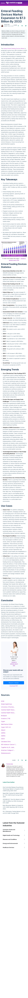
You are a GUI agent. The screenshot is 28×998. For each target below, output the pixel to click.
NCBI (2, 701)
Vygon (3, 721)
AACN (3, 738)
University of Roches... (8, 707)
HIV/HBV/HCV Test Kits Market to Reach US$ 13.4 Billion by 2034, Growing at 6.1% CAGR (14, 801)
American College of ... (8, 750)
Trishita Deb (7, 24)
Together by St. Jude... (8, 747)
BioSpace (4, 715)
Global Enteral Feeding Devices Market (14, 48)
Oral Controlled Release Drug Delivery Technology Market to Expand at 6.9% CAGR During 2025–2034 (13, 788)
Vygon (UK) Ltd (6, 727)
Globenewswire (5, 753)
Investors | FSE (5, 718)
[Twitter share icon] (26, 26)
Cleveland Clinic (6, 741)
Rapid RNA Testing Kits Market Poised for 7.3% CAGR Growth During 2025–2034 (13, 795)
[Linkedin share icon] (22, 26)
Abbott (3, 730)
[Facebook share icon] (18, 26)
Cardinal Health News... (8, 710)
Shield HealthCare (6, 704)
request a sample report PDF (14, 663)
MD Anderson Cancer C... (9, 744)
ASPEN (3, 733)
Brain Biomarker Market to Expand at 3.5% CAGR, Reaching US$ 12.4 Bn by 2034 (13, 807)
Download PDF (14, 686)
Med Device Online (6, 724)
